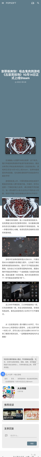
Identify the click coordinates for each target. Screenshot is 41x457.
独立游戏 (18, 374)
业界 (10, 374)
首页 (6, 379)
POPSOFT (11, 3)
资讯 (12, 379)
